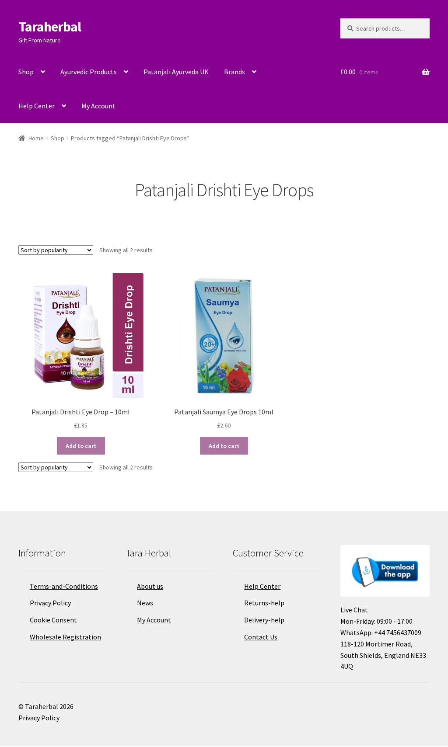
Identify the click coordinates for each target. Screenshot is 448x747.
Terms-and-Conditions (64, 586)
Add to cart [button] (81, 446)
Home (36, 138)
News (145, 602)
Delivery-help (264, 619)
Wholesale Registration (65, 636)
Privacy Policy (50, 602)
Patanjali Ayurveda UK (176, 71)
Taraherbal (49, 26)
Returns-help (264, 602)
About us (150, 586)
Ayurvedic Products (88, 71)
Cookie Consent (53, 619)
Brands (234, 71)
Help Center (36, 105)
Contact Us (260, 636)
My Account (98, 105)
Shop (26, 71)
